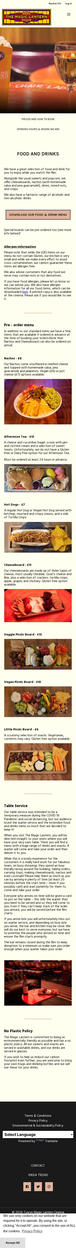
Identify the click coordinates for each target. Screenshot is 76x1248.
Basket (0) (55, 3)
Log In (68, 3)
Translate (51, 1141)
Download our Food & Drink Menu (38, 215)
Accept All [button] (13, 1242)
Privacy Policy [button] (32, 1231)
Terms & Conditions (38, 1116)
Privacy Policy (38, 1120)
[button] (68, 14)
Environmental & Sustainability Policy (38, 1125)
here (25, 292)
